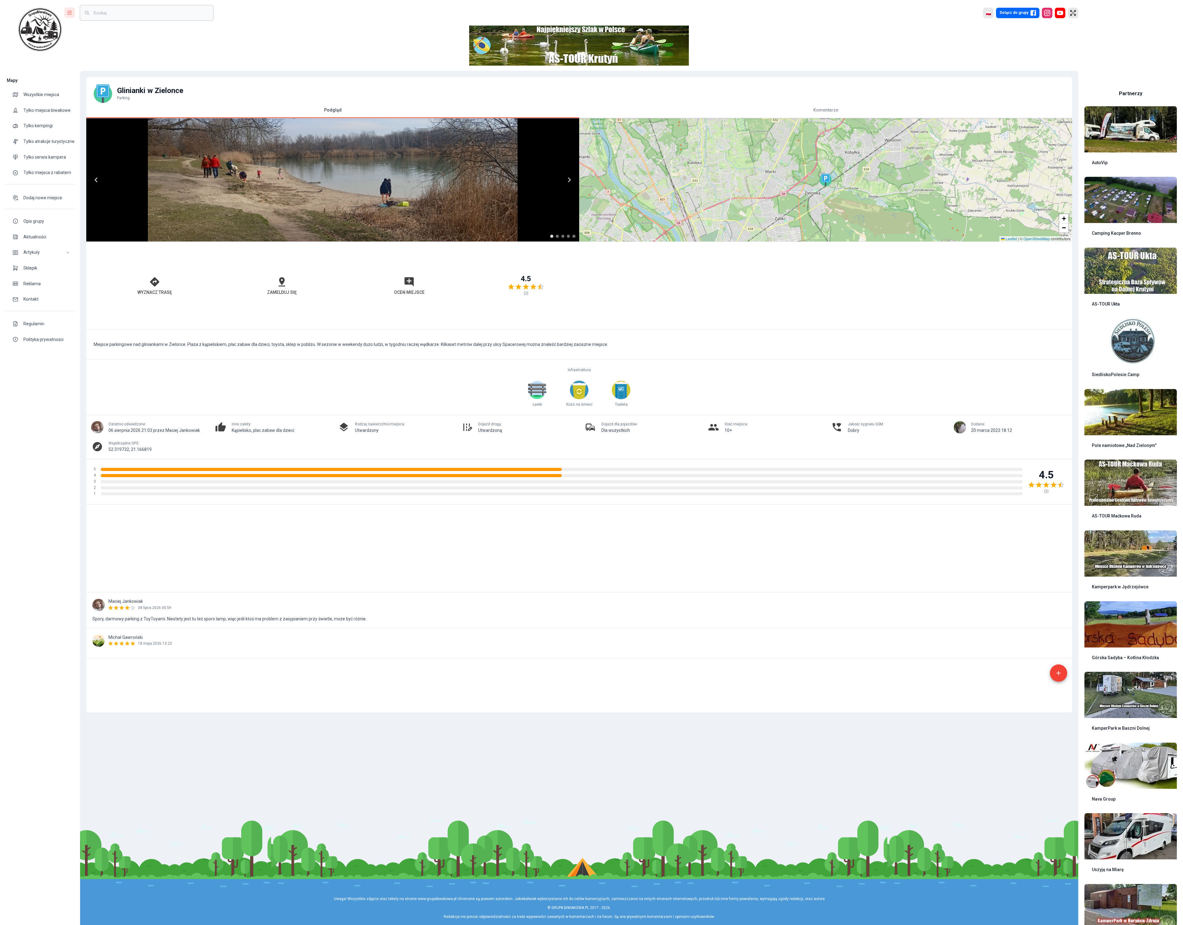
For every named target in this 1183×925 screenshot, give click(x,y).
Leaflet (1011, 238)
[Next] (569, 180)
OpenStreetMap (1036, 238)
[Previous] (96, 180)
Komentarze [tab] (825, 110)
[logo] (40, 29)
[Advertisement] (825, 285)
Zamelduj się (282, 292)
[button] (40, 252)
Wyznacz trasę (154, 292)
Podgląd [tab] (333, 110)
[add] (1058, 673)
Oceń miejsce (409, 292)
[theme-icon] (17, 94)
